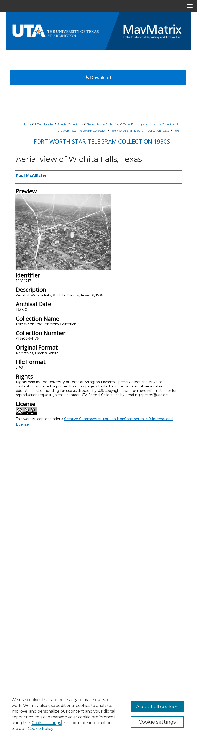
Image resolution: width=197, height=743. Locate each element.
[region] (98, 714)
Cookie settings (46, 722)
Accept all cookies (157, 706)
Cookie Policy (40, 728)
